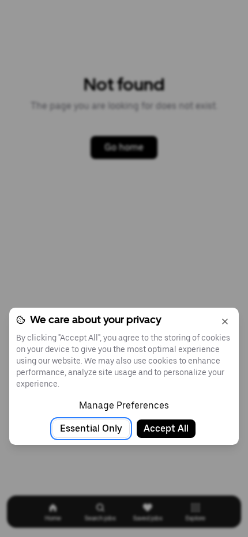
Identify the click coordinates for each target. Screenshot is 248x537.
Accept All (166, 428)
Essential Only (91, 428)
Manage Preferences (124, 405)
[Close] (225, 321)
